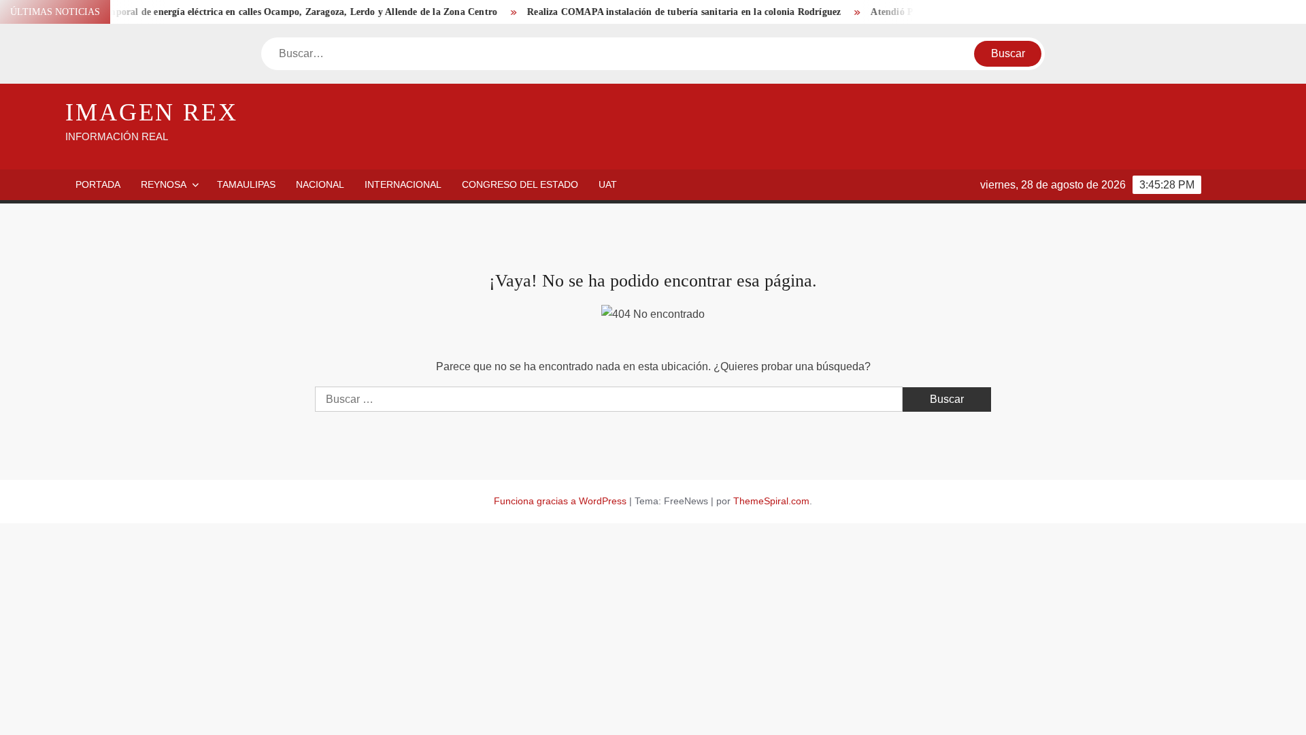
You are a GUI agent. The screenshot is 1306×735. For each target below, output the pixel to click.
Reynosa (163, 184)
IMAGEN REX (151, 112)
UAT (608, 184)
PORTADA (98, 184)
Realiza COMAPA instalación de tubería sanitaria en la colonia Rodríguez (669, 12)
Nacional (320, 184)
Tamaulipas (246, 184)
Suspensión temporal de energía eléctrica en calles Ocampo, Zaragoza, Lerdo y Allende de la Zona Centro (258, 12)
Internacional (403, 184)
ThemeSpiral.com (771, 500)
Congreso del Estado (520, 184)
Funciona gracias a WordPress (560, 500)
